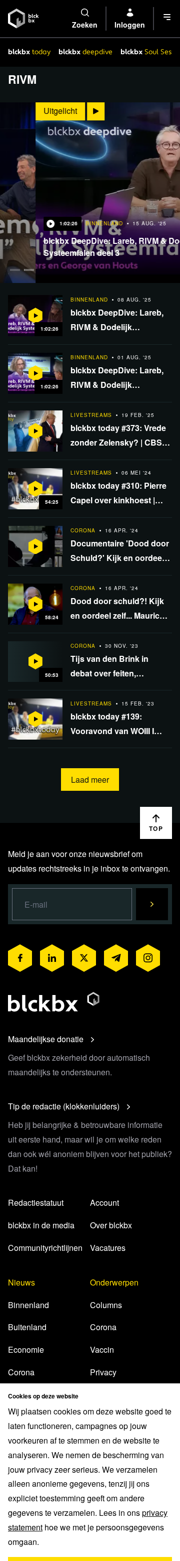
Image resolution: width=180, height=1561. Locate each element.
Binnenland (28, 1305)
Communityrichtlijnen (45, 1247)
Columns (106, 1305)
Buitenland (27, 1327)
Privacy (103, 1372)
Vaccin (102, 1349)
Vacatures (108, 1247)
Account (104, 1202)
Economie (26, 1349)
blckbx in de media (41, 1225)
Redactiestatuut (36, 1202)
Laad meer (90, 779)
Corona (21, 1372)
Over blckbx (111, 1225)
